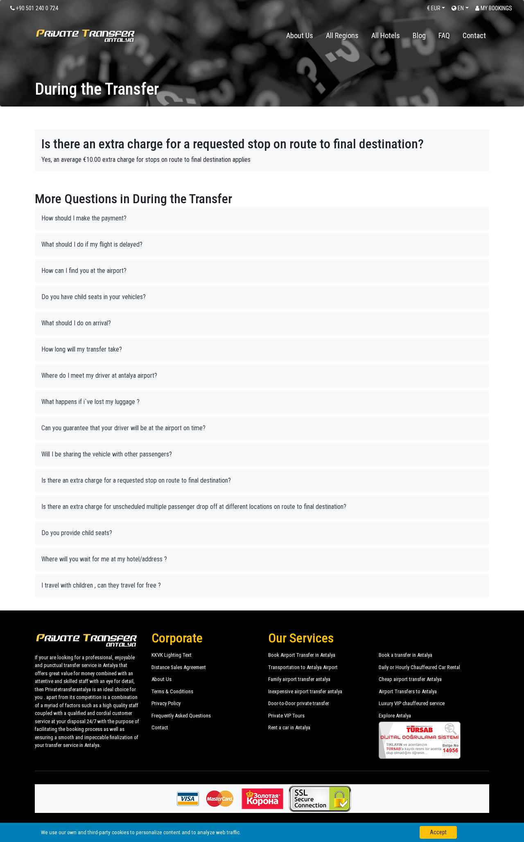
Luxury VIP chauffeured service (412, 703)
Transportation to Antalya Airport (303, 667)
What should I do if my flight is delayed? (91, 244)
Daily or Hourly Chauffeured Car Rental (419, 667)
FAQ (444, 35)
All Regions (342, 35)
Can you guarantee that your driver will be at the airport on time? (123, 428)
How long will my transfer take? (81, 349)
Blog (419, 35)
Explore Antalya (395, 716)
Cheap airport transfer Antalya (410, 679)
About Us (299, 35)
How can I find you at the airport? (83, 271)
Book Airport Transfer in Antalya (301, 655)
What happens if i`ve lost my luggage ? (90, 402)
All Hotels (385, 35)
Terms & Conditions (172, 691)
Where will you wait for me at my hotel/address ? (104, 559)
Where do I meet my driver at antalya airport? (99, 375)
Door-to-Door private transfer (298, 703)
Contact (474, 35)
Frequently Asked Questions (181, 716)
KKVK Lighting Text (171, 655)
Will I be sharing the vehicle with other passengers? (106, 454)
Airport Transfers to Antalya (408, 691)
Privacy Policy (166, 703)
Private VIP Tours (286, 716)
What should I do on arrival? (76, 323)
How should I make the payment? (83, 218)
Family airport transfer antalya (299, 679)
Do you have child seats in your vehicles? (93, 297)
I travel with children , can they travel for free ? (101, 585)
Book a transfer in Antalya (405, 655)
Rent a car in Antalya (289, 727)
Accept (438, 832)
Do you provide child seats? (76, 533)
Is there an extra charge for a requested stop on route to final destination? (136, 480)
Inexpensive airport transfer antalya (305, 691)
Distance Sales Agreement (178, 667)
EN (460, 8)
